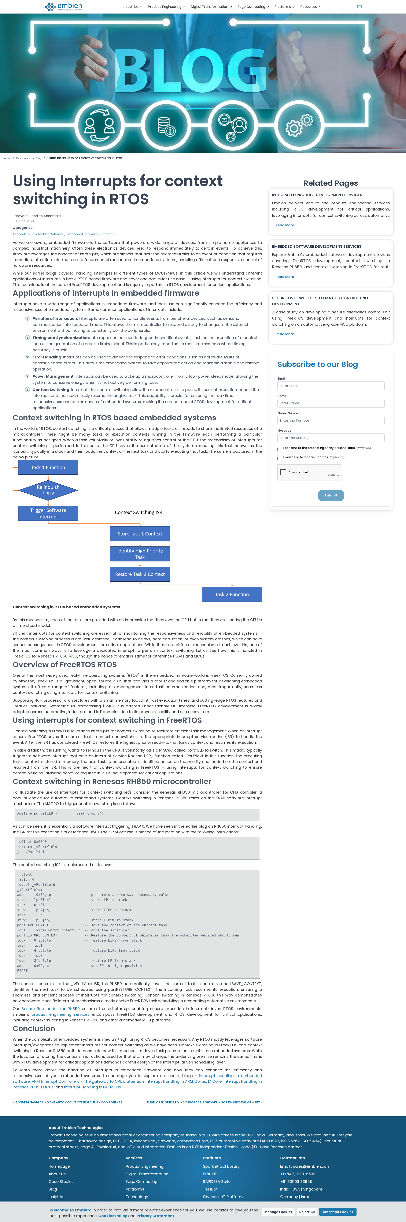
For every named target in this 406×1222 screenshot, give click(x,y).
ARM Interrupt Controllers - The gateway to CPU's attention (88, 1081)
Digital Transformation (147, 1174)
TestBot (210, 1189)
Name (282, 396)
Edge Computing (142, 1181)
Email (281, 378)
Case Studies (61, 1181)
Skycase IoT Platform (223, 1196)
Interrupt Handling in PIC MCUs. (93, 1087)
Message (284, 430)
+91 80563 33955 (296, 1181)
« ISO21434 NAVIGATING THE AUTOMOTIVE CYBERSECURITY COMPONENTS (67, 1102)
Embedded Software (48, 234)
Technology (21, 234)
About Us (57, 1174)
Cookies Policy (112, 1215)
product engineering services (60, 1014)
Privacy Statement (155, 1215)
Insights (56, 1196)
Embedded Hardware (82, 234)
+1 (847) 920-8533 (297, 1174)
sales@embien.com (311, 1166)
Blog (38, 158)
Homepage (59, 1166)
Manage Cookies (278, 1212)
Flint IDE (210, 1174)
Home (6, 158)
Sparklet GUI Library (221, 1166)
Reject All (307, 1212)
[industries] (65, 7)
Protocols (108, 234)
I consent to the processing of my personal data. (327, 448)
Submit (331, 495)
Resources (23, 158)
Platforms (135, 1189)
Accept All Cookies (338, 1212)
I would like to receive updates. (313, 457)
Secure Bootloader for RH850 (51, 1008)
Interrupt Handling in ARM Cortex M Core (184, 1081)
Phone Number (288, 413)
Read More (285, 225)
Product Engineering (144, 1166)
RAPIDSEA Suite (216, 1181)
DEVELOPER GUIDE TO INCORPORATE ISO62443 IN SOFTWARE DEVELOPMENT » (204, 1102)
